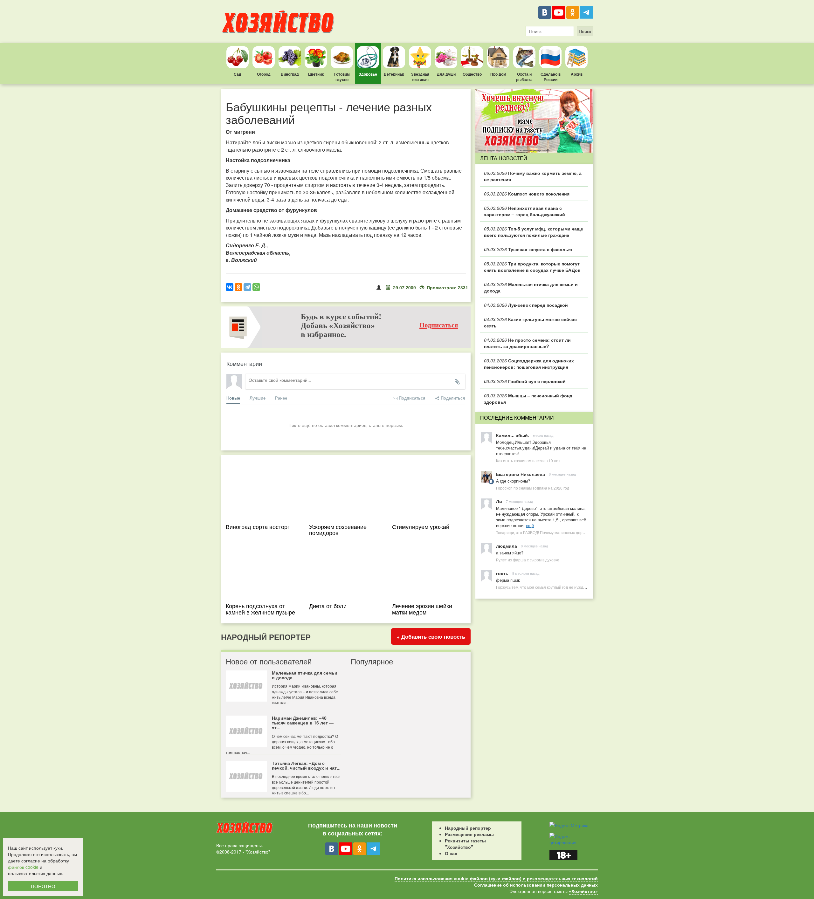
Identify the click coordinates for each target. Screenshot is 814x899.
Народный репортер (468, 828)
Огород (264, 74)
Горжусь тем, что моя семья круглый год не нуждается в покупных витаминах (565, 587)
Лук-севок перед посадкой (526, 305)
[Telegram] (586, 12)
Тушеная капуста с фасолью (528, 249)
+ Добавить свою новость (431, 636)
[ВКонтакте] (544, 12)
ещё (530, 525)
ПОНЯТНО (43, 886)
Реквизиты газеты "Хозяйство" (465, 843)
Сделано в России (551, 76)
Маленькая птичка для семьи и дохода (531, 287)
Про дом (498, 74)
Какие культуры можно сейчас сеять (530, 322)
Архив (577, 74)
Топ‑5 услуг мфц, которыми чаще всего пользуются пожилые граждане (533, 231)
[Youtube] (558, 12)
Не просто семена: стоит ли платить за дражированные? (527, 343)
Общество (472, 74)
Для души (446, 74)
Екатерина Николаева (520, 474)
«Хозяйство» (583, 891)
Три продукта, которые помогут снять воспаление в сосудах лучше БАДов (532, 266)
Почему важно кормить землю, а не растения (533, 176)
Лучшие (258, 398)
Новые (233, 398)
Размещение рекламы (469, 834)
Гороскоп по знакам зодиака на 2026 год (532, 488)
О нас (451, 853)
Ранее (281, 398)
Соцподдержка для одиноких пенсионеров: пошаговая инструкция (529, 363)
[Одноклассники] (572, 12)
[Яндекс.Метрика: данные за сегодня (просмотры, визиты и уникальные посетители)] (569, 825)
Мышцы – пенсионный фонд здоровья (528, 398)
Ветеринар (394, 74)
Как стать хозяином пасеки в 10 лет (528, 460)
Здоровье (368, 74)
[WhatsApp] (256, 287)
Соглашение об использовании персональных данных (536, 885)
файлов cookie (23, 867)
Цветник (316, 74)
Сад (237, 74)
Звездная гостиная (420, 76)
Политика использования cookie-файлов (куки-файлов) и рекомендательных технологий (496, 878)
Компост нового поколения (526, 193)
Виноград (290, 74)
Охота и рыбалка (524, 76)
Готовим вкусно (342, 76)
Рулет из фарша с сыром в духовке (527, 559)
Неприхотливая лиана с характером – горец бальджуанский (524, 211)
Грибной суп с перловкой (525, 381)
